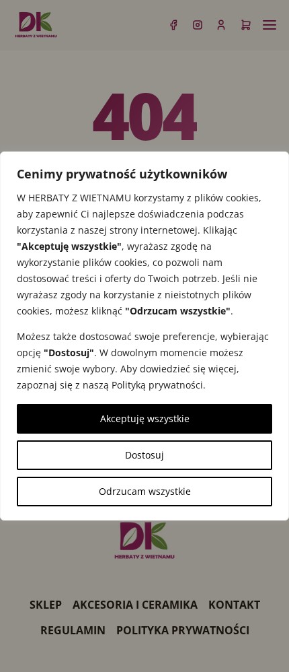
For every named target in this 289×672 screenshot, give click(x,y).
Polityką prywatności (157, 384)
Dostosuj (144, 454)
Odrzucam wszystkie (145, 491)
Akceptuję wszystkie (145, 418)
